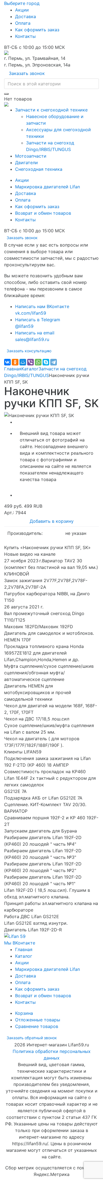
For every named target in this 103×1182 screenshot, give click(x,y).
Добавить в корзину (52, 521)
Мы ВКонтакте (19, 943)
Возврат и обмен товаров (43, 213)
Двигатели (26, 162)
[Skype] (46, 362)
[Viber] (30, 362)
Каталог (29, 368)
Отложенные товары (37, 1019)
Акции (22, 10)
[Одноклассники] (15, 362)
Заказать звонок (27, 73)
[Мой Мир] (23, 362)
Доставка (25, 16)
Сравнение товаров (36, 1026)
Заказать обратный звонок (32, 1037)
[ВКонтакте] (7, 362)
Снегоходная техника (38, 169)
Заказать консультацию (29, 350)
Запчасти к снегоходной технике (51, 110)
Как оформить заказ (37, 29)
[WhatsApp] (38, 362)
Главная (12, 368)
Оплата (22, 23)
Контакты (25, 36)
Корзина (24, 1013)
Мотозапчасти (30, 156)
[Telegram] (53, 362)
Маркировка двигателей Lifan (47, 186)
